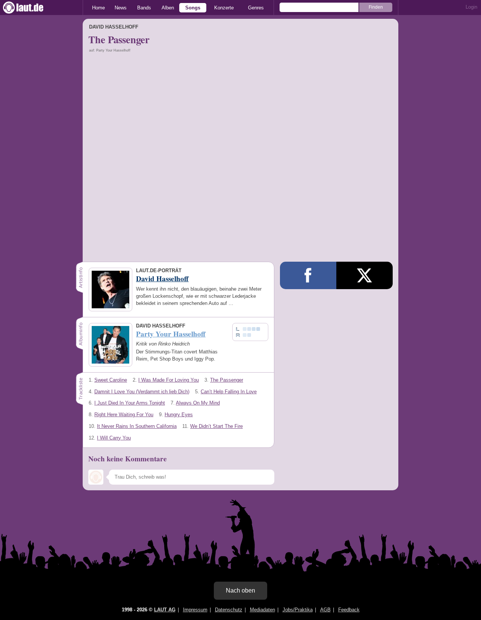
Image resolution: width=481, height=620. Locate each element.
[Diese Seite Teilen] (308, 275)
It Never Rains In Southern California (137, 426)
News (121, 8)
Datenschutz (228, 609)
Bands (144, 8)
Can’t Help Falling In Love (229, 391)
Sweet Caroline (110, 380)
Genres (256, 8)
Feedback (349, 609)
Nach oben (240, 590)
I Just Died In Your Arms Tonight (129, 403)
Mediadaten (262, 609)
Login (471, 7)
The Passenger (226, 380)
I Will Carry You (114, 438)
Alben (168, 8)
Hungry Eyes (179, 414)
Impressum (195, 609)
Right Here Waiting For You (123, 414)
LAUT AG (164, 609)
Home (98, 8)
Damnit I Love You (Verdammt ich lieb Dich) (141, 391)
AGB (325, 609)
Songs (192, 8)
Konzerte (224, 8)
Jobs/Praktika (298, 609)
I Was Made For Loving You (168, 380)
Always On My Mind (198, 403)
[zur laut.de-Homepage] (30, 7)
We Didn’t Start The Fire (216, 426)
